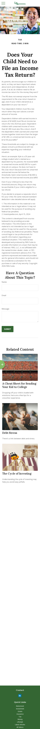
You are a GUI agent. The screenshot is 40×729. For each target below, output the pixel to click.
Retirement (20, 706)
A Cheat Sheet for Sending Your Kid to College (19, 385)
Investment (20, 709)
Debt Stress (9, 433)
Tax (20, 717)
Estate (20, 711)
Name (4, 282)
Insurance (20, 714)
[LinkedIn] (19, 695)
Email (4, 295)
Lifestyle (20, 722)
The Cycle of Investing (16, 473)
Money (20, 719)
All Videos (20, 727)
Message (5, 309)
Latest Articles (20, 724)
